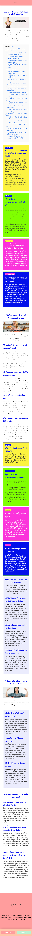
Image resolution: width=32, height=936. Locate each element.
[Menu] (2, 3)
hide (12, 46)
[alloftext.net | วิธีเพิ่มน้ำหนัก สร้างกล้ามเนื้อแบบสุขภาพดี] (16, 3)
